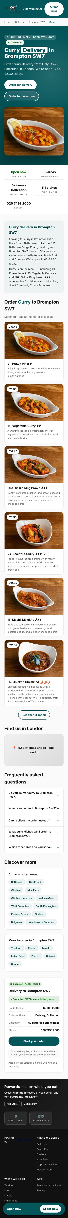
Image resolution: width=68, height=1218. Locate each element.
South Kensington (46, 906)
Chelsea (15, 890)
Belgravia (16, 922)
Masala (46, 948)
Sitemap (41, 1190)
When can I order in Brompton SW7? (33, 808)
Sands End (35, 881)
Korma (31, 948)
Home (7, 22)
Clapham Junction (21, 898)
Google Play (30, 1103)
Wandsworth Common (41, 922)
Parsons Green (19, 914)
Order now (54, 9)
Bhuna (14, 964)
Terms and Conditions (49, 1185)
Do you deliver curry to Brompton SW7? (31, 795)
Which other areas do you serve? (30, 847)
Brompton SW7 (36, 22)
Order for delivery (20, 84)
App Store (12, 1103)
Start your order (34, 1041)
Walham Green (47, 898)
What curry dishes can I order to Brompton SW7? (30, 833)
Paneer (35, 956)
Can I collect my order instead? (29, 820)
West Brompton (20, 906)
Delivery (19, 22)
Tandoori (16, 948)
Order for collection (22, 96)
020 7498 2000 (32, 8)
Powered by (9, 1139)
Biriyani (50, 956)
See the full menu (34, 715)
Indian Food (17, 956)
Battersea (16, 881)
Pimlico (39, 914)
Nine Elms (33, 890)
